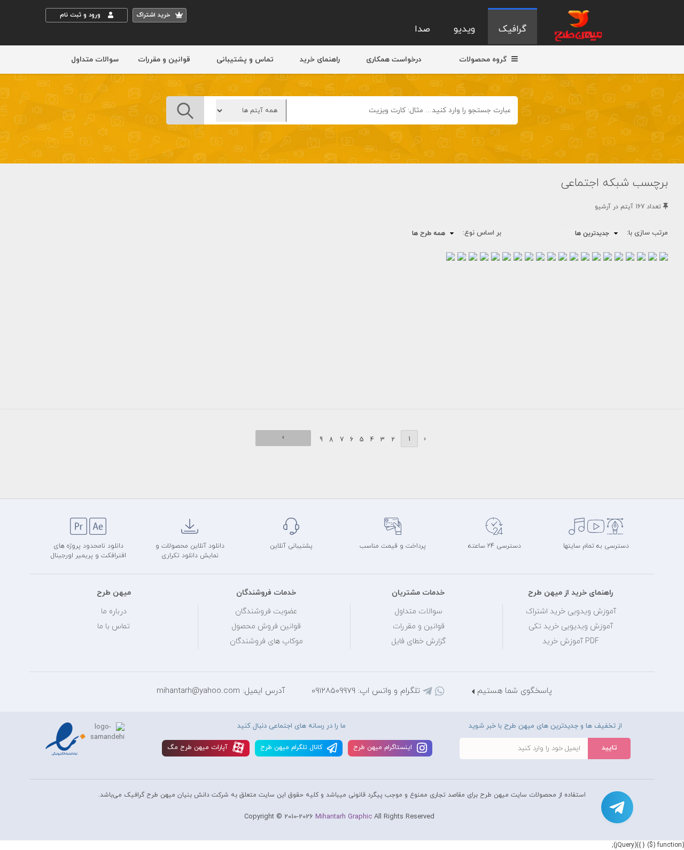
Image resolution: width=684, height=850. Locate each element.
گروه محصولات (484, 59)
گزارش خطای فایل (418, 641)
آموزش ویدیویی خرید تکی (570, 626)
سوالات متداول (95, 59)
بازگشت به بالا (72, 481)
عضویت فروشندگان (266, 611)
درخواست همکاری (393, 59)
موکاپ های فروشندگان (266, 641)
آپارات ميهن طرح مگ (198, 747)
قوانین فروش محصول (266, 626)
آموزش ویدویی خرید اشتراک (571, 611)
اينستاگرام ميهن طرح (383, 747)
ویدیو (464, 29)
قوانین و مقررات (164, 59)
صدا (422, 29)
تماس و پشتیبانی (245, 59)
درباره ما (114, 611)
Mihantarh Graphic (343, 817)
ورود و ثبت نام (81, 15)
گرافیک (512, 29)
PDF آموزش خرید (570, 641)
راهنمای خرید (320, 59)
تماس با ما (113, 626)
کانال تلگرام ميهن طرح (292, 747)
